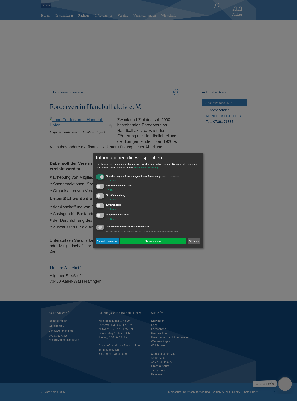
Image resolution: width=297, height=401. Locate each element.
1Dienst (111, 180)
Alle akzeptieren (153, 241)
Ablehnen (194, 241)
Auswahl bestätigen (107, 241)
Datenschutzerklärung (146, 167)
